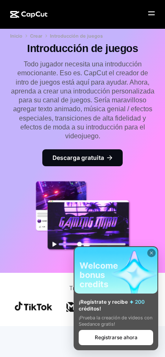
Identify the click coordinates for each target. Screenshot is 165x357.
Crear (36, 36)
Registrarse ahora (116, 337)
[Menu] (151, 13)
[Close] (151, 253)
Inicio (16, 36)
